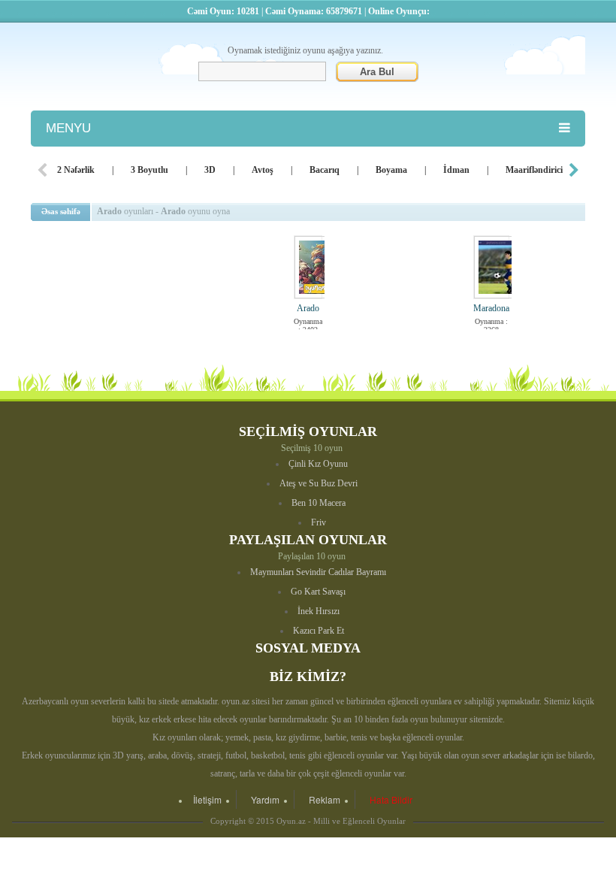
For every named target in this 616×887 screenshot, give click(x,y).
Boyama (391, 170)
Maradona (491, 308)
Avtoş (262, 170)
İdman (456, 170)
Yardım (265, 799)
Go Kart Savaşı (318, 591)
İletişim (207, 799)
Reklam (324, 799)
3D (210, 170)
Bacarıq (325, 170)
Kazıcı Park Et (318, 630)
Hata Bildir (391, 799)
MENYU (68, 128)
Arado (308, 308)
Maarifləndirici (534, 170)
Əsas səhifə (60, 211)
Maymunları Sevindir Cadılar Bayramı (318, 572)
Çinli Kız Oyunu (318, 464)
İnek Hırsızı (318, 611)
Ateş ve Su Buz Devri (318, 483)
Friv (318, 522)
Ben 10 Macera (318, 503)
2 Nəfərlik (76, 170)
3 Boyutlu (149, 170)
